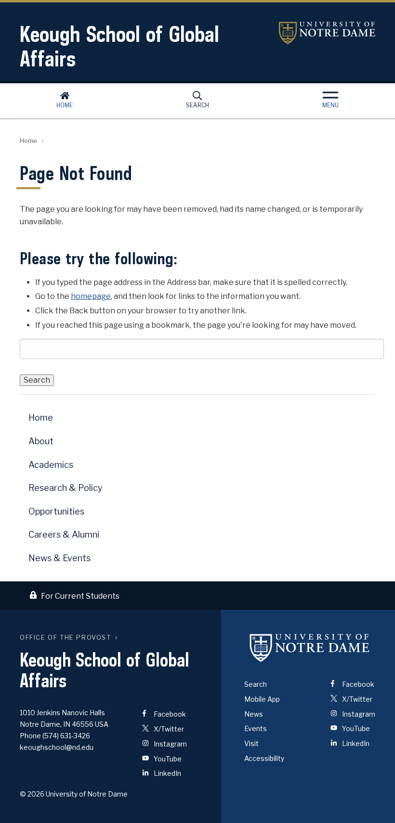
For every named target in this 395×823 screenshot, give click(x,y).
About (40, 441)
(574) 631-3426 (66, 736)
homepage (91, 296)
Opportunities (56, 511)
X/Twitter (168, 729)
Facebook (169, 714)
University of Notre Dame (327, 33)
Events (255, 728)
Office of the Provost (65, 637)
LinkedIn (166, 773)
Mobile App (262, 699)
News (253, 714)
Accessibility (264, 758)
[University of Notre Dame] (310, 647)
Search (197, 105)
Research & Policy (65, 488)
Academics (50, 465)
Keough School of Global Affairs (119, 46)
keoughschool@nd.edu (56, 747)
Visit (251, 743)
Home (64, 105)
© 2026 (32, 794)
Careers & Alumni (63, 534)
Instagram (169, 744)
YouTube (167, 759)
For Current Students (80, 596)
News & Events (59, 558)
